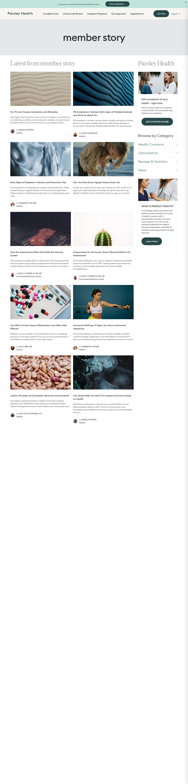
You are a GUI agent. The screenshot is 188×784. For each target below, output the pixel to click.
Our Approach (118, 13)
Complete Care (50, 13)
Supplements (137, 13)
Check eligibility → (117, 4)
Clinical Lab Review (73, 13)
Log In (174, 13)
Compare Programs (97, 13)
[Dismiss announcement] (186, 2)
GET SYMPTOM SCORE (157, 121)
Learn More (152, 241)
